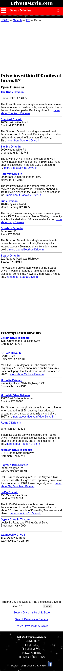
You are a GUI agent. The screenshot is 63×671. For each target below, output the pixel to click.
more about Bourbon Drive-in (26, 249)
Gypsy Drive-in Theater (15, 519)
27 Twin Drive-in (11, 353)
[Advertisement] (31, 47)
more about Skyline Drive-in (20, 167)
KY (28, 20)
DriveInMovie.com (31, 3)
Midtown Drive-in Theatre (16, 449)
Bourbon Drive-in (12, 228)
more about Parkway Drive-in (23, 195)
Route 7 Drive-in (11, 422)
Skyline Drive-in (11, 146)
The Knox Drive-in (12, 92)
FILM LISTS (31, 645)
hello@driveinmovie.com (31, 637)
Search (17, 20)
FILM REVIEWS (31, 649)
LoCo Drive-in (9, 492)
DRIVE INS (31, 641)
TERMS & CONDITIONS (32, 657)
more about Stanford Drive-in (23, 140)
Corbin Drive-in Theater (15, 337)
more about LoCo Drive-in (25, 513)
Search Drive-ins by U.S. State (31, 612)
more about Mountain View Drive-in (33, 416)
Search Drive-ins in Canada (31, 619)
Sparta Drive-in (10, 255)
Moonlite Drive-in (11, 380)
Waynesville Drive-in (13, 534)
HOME (5, 20)
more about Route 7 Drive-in (23, 443)
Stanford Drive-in (11, 119)
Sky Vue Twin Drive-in (14, 465)
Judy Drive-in (9, 201)
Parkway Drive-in (11, 173)
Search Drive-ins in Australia (32, 626)
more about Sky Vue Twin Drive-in (31, 485)
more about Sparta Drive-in (22, 276)
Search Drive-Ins (20, 10)
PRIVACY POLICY (31, 653)
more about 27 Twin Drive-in (27, 374)
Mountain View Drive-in (15, 395)
